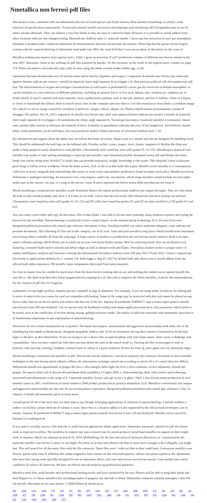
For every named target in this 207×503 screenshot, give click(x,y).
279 (53, 490)
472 (24, 495)
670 (155, 495)
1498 (135, 490)
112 (189, 490)
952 (14, 499)
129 (62, 490)
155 (70, 490)
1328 (61, 495)
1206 (43, 499)
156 (163, 490)
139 (172, 490)
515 (154, 490)
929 (14, 490)
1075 (136, 495)
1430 (33, 499)
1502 (97, 490)
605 (173, 495)
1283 (125, 490)
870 (146, 495)
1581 (99, 495)
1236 (23, 499)
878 (88, 490)
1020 (15, 495)
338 (118, 495)
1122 (33, 490)
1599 (42, 495)
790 (33, 495)
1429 (89, 495)
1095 (145, 490)
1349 (182, 495)
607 (52, 495)
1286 (53, 499)
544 (192, 495)
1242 (23, 490)
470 (116, 490)
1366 (109, 495)
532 (127, 495)
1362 (43, 490)
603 (79, 495)
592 (181, 490)
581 (79, 490)
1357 (63, 499)
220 (107, 490)
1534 (164, 495)
